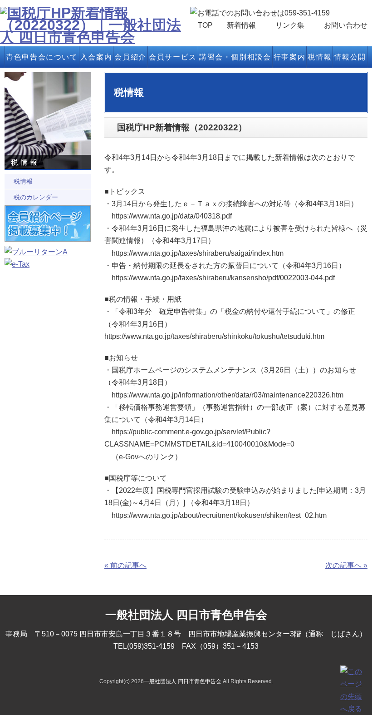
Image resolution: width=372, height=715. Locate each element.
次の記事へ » (346, 565)
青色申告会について (42, 57)
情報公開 (350, 57)
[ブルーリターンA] (36, 252)
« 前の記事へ (125, 565)
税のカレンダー (36, 197)
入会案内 (96, 57)
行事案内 (289, 57)
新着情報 (241, 25)
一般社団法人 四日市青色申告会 (182, 681)
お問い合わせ (345, 25)
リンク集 (289, 25)
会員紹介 (130, 57)
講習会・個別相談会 (235, 57)
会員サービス (173, 57)
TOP (205, 25)
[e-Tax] (17, 264)
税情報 (320, 57)
